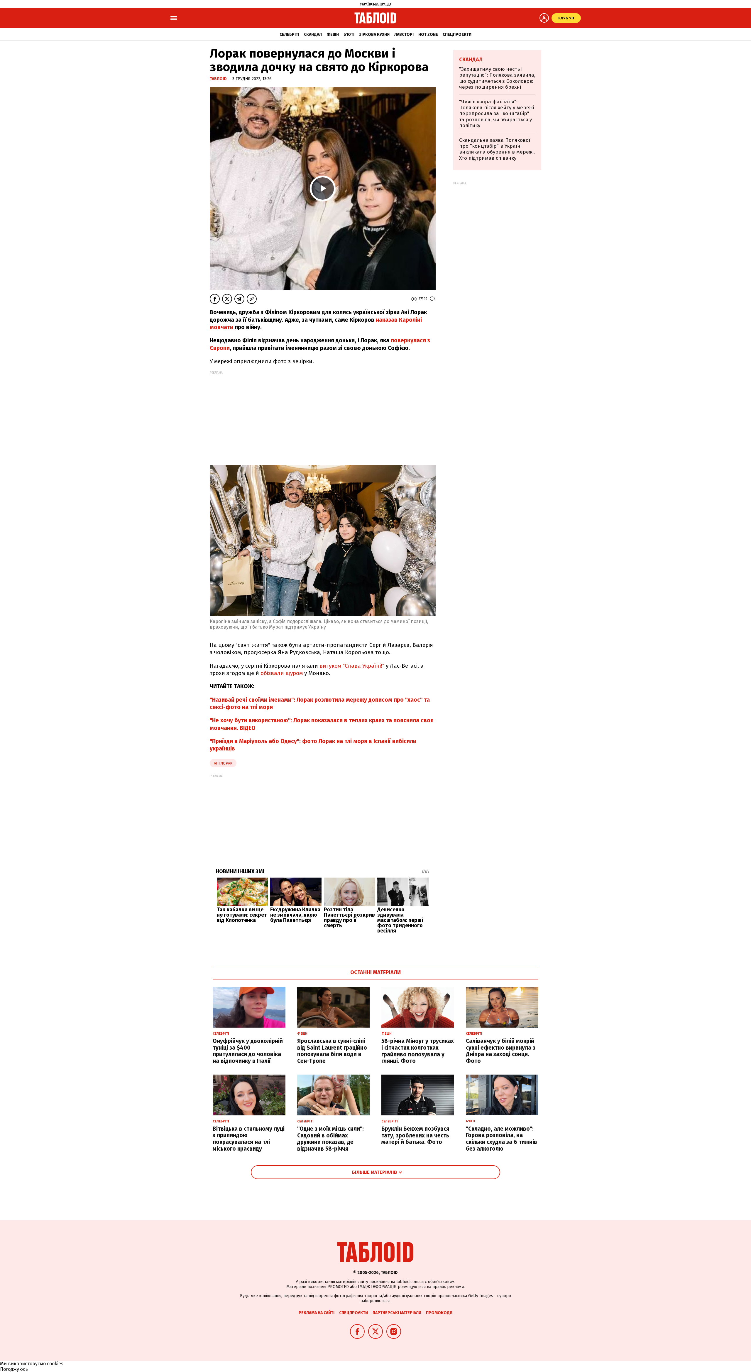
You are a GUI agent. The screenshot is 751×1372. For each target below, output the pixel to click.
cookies (55, 1363)
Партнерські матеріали (397, 1312)
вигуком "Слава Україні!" (351, 665)
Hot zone (428, 34)
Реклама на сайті (316, 1312)
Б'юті (349, 34)
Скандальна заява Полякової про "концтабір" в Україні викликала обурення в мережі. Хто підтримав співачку (497, 149)
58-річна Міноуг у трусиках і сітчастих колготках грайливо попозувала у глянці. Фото (417, 1051)
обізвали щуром (282, 673)
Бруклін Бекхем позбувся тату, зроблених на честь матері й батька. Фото (415, 1135)
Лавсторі (404, 34)
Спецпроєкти (457, 34)
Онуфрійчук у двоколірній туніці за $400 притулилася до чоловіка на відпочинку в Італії (248, 1051)
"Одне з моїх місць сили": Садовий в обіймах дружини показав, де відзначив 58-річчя (330, 1138)
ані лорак (223, 763)
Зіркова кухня (374, 34)
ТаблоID (219, 78)
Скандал (313, 34)
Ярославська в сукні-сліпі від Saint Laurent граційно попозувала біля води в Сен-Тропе (332, 1051)
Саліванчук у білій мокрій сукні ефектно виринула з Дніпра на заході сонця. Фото (500, 1051)
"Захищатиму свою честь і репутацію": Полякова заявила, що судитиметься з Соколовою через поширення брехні (497, 78)
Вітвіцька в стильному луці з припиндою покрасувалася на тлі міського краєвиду (249, 1138)
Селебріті (289, 34)
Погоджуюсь (14, 1369)
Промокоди (439, 1312)
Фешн (333, 34)
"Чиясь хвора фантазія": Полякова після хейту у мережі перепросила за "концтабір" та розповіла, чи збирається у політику (496, 114)
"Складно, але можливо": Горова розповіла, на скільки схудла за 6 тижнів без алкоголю (501, 1138)
